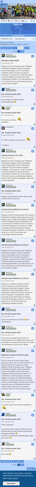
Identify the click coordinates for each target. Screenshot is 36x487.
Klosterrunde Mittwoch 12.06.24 (15, 278)
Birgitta (8, 88)
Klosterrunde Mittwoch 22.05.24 (15, 209)
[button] (23, 51)
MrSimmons (9, 54)
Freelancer (6, 145)
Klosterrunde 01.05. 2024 (12, 155)
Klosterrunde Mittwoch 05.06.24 (15, 245)
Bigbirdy (19, 44)
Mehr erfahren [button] (13, 478)
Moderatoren (12, 44)
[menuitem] (5, 21)
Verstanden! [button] (11, 483)
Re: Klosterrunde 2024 (11, 94)
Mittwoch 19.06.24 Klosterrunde (15, 355)
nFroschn (8, 107)
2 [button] (20, 51)
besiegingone (9, 127)
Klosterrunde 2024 (7, 42)
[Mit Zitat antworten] (32, 56)
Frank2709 (26, 44)
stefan (7, 443)
